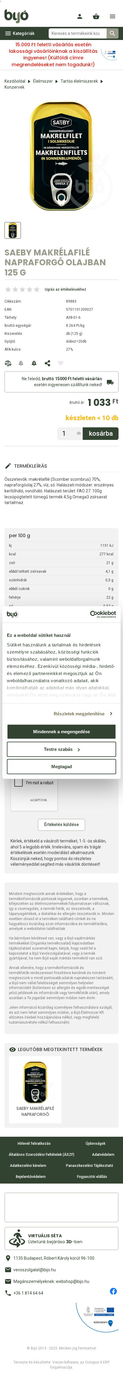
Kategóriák (23, 33)
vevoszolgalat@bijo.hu (34, 1269)
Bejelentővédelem (31, 1177)
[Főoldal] (18, 16)
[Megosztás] (47, 363)
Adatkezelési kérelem (28, 1166)
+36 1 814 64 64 (28, 1293)
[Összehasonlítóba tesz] (8, 363)
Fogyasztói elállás (92, 1177)
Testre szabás (58, 749)
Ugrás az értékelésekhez (65, 289)
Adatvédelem (103, 1155)
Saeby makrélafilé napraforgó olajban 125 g (35, 1111)
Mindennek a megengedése (61, 731)
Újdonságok (95, 1143)
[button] (96, 16)
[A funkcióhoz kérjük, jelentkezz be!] (60, 363)
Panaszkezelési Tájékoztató (89, 1166)
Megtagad (61, 766)
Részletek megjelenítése (79, 713)
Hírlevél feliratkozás (34, 1143)
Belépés (80, 16)
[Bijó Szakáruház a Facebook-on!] (113, 1291)
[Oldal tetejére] (9, 1375)
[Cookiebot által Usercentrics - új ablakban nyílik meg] (90, 614)
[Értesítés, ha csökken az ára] (34, 363)
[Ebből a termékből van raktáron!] (21, 363)
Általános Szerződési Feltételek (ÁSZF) (41, 1155)
